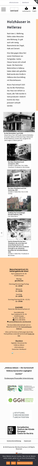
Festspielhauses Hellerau (24, 328)
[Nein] (36, 460)
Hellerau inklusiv (19, 345)
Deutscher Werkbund (19, 349)
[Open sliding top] (36, 2)
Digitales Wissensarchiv (19, 343)
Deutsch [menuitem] (20, 453)
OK (8, 463)
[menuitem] (19, 453)
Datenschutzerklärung (14, 441)
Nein (13, 463)
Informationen (19, 347)
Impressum (27, 441)
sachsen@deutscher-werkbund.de (20, 322)
